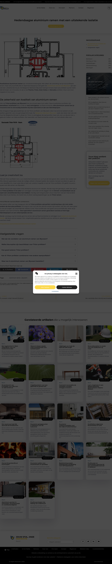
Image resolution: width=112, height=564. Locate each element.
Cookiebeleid (55, 291)
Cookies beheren (67, 287)
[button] (76, 274)
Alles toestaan (45, 287)
